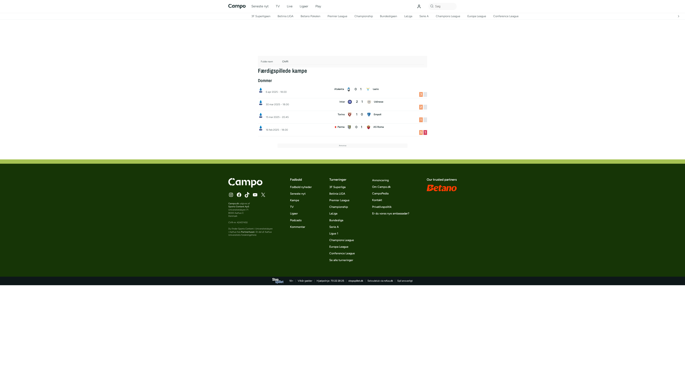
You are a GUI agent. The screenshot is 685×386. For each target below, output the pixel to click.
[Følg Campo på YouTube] (255, 194)
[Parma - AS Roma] (342, 130)
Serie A (424, 16)
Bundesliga (336, 220)
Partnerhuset (248, 232)
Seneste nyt (260, 6)
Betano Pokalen (310, 16)
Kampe (294, 200)
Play (318, 6)
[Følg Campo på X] (263, 194)
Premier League (337, 16)
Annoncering (380, 180)
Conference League (506, 16)
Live (290, 6)
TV (278, 6)
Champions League (448, 16)
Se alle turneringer (341, 260)
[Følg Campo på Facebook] (239, 194)
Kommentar (297, 227)
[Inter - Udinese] (342, 104)
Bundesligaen (388, 16)
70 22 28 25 (337, 280)
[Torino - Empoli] (342, 117)
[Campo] (237, 6)
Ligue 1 (333, 233)
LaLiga (408, 16)
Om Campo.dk (381, 187)
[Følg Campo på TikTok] (247, 194)
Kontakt (377, 200)
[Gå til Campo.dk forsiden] (245, 186)
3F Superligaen (260, 16)
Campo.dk (233, 203)
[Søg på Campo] (431, 6)
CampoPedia (380, 193)
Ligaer (304, 6)
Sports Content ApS (238, 206)
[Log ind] (419, 6)
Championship (363, 16)
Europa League (476, 16)
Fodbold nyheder (301, 187)
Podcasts (295, 220)
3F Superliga (337, 187)
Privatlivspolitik (382, 207)
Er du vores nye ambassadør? (390, 213)
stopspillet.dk (355, 280)
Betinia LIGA (285, 16)
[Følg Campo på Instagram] (231, 194)
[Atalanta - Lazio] (342, 92)
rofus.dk (388, 280)
